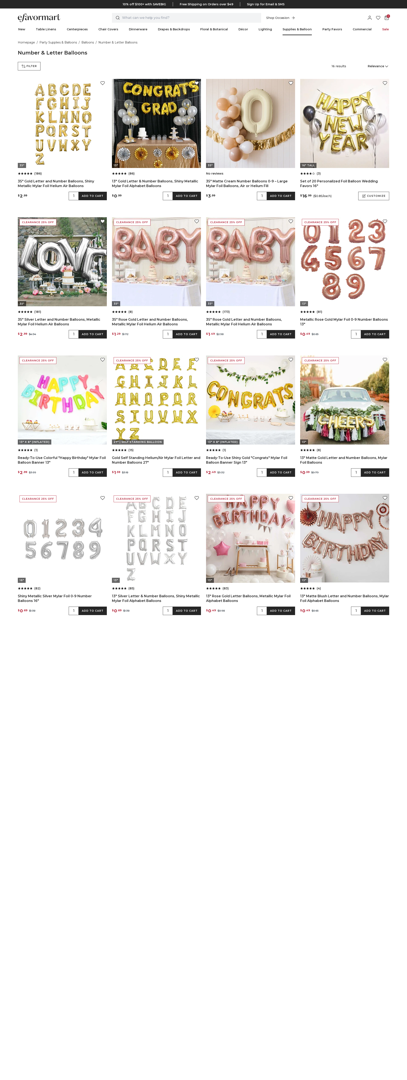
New (21, 29)
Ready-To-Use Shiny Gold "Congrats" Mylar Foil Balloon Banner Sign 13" (246, 460)
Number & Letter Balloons (117, 42)
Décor (243, 29)
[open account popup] (369, 17)
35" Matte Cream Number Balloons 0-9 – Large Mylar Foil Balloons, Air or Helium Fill (247, 183)
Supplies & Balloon (297, 29)
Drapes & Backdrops (174, 29)
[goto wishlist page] (378, 17)
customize (376, 195)
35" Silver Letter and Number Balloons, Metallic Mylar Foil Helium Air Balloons (59, 322)
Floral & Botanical (214, 29)
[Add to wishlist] (102, 83)
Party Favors (332, 29)
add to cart (92, 195)
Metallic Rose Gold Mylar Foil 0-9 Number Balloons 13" (344, 322)
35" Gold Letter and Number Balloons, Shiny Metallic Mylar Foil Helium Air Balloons (56, 183)
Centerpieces (77, 29)
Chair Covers (108, 29)
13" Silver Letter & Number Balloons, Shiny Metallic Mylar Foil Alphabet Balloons (156, 598)
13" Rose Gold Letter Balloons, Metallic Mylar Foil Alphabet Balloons (248, 598)
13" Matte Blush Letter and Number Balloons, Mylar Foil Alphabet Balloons (344, 598)
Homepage (26, 42)
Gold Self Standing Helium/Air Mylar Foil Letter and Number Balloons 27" (156, 460)
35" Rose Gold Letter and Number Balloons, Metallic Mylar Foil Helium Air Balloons (150, 322)
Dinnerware (138, 29)
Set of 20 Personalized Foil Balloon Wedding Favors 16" (339, 183)
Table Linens (46, 29)
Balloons (87, 42)
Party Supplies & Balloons (58, 42)
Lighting (265, 29)
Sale (385, 29)
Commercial (362, 29)
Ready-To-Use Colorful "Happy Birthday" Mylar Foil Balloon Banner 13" (62, 460)
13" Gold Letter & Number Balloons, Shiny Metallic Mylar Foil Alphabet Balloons (155, 183)
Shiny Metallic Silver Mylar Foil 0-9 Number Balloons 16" (55, 598)
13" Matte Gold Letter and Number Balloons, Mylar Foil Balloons (343, 460)
